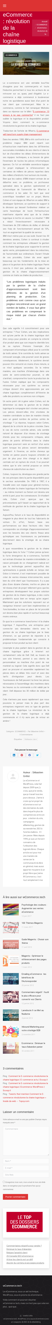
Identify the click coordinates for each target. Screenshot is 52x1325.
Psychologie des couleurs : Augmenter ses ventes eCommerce (34, 908)
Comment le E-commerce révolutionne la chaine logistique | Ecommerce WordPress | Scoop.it (25, 1087)
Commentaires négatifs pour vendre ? (24, 1246)
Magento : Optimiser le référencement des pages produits (34, 959)
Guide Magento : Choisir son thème (35, 941)
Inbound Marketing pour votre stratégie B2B (33, 1029)
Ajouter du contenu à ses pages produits (25, 1263)
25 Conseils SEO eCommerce (20, 1256)
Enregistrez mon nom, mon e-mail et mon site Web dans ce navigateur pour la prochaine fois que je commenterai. (24, 1185)
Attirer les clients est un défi (19, 1259)
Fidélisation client (31, 739)
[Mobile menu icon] (4, 5)
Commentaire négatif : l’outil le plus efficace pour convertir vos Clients (35, 996)
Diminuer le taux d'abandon (18, 1249)
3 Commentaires (26, 735)
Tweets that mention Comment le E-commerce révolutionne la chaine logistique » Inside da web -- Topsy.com (24, 1097)
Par (36, 732)
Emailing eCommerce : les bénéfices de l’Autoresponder (34, 977)
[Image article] (11, 909)
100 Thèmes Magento (32, 923)
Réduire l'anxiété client (16, 1252)
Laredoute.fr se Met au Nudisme (33, 1012)
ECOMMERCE (11, 55)
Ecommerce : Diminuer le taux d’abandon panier (33, 1045)
